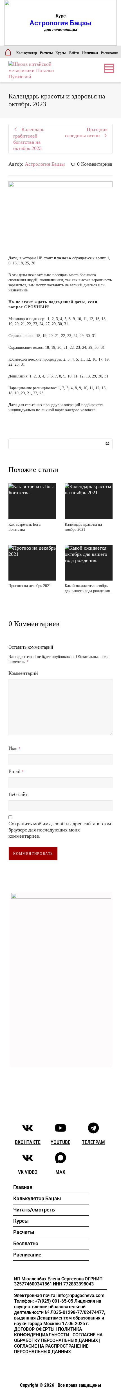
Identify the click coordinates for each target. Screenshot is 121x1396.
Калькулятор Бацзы (37, 1198)
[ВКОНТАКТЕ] (27, 1128)
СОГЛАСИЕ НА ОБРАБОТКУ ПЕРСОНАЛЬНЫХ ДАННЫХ (58, 1337)
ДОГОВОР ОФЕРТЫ (34, 1329)
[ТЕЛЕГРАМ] (93, 1128)
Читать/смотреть (34, 1210)
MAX (60, 1172)
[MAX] (60, 1157)
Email (14, 771)
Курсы (60, 53)
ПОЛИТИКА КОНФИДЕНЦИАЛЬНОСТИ (48, 1332)
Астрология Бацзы (45, 164)
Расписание (109, 53)
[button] (60, 23)
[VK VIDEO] (27, 1157)
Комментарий (23, 673)
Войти (74, 53)
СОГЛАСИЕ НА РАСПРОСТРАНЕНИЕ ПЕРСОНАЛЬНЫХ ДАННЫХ (51, 1348)
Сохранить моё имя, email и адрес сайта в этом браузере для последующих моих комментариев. (59, 830)
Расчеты (46, 53)
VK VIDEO (27, 1172)
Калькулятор (26, 53)
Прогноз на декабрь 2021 (29, 586)
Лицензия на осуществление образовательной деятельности (57, 1306)
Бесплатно (25, 1243)
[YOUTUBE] (60, 1128)
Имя (12, 748)
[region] (60, 23)
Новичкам (90, 53)
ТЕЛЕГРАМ (93, 1142)
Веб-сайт (18, 794)
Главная (22, 1187)
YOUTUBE (60, 1142)
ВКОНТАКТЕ (28, 1142)
